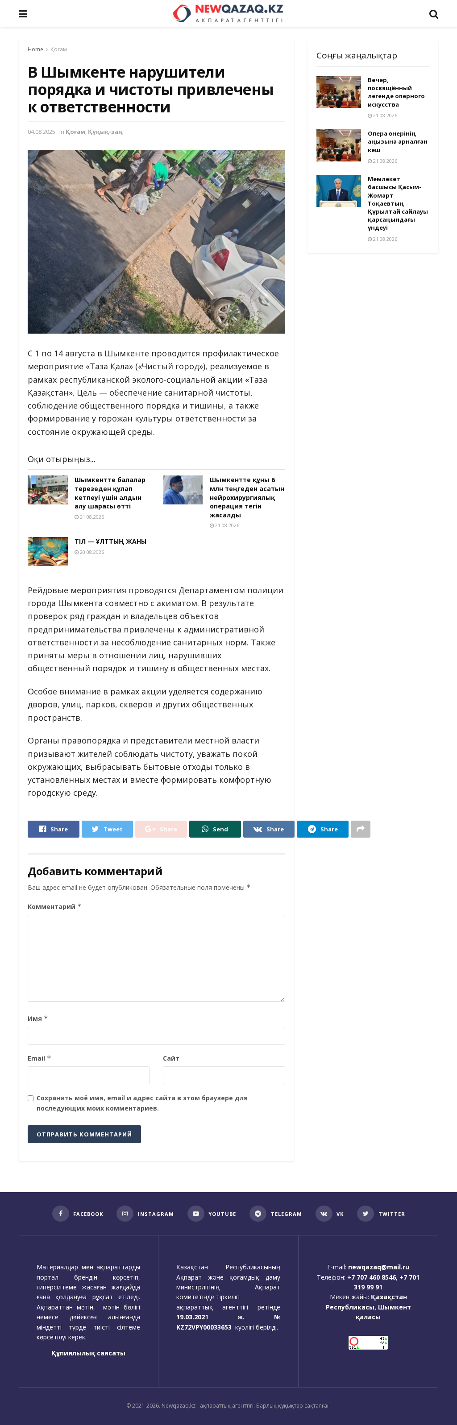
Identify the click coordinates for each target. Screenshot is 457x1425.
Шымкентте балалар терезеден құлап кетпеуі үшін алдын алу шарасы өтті (110, 492)
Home (35, 49)
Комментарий (55, 906)
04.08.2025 (41, 132)
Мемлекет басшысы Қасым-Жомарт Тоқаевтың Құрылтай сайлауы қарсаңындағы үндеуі (398, 203)
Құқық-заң (105, 132)
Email (39, 1058)
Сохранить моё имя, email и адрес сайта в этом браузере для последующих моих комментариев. (142, 1103)
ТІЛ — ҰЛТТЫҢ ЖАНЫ (110, 541)
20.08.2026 (91, 552)
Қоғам (58, 49)
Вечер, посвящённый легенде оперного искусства (396, 92)
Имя (38, 1018)
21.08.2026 (91, 516)
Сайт (171, 1058)
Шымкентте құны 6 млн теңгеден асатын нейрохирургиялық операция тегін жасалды (247, 497)
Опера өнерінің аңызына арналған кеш (398, 141)
